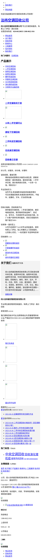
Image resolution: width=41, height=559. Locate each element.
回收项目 (8, 41)
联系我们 (8, 5)
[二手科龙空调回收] (6, 136)
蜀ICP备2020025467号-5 (21, 487)
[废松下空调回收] (6, 127)
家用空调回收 (10, 74)
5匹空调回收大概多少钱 (18, 438)
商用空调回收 (10, 71)
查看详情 (8, 294)
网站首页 (8, 36)
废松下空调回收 (12, 132)
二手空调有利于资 (13, 103)
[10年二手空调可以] (13, 118)
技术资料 (8, 49)
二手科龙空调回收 (13, 141)
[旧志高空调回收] (6, 146)
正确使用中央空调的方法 (19, 414)
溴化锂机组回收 (11, 84)
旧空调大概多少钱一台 (18, 443)
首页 (2, 468)
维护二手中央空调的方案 (19, 428)
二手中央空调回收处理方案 (20, 430)
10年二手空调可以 (13, 123)
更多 (2, 410)
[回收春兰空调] (6, 155)
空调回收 (14, 56)
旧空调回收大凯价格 (17, 436)
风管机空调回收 (11, 79)
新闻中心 (8, 43)
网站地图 (8, 10)
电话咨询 (8, 551)
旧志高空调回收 (12, 150)
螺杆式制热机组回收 (32, 458)
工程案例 (8, 46)
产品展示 (15, 468)
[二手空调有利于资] (13, 98)
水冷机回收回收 (11, 82)
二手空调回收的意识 (17, 433)
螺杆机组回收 (10, 77)
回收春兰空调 (11, 159)
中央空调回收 (10, 66)
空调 (25, 458)
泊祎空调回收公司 (15, 20)
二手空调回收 (10, 69)
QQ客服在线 (28, 505)
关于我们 (8, 38)
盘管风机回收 (17, 458)
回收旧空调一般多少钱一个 (20, 441)
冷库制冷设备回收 (12, 87)
